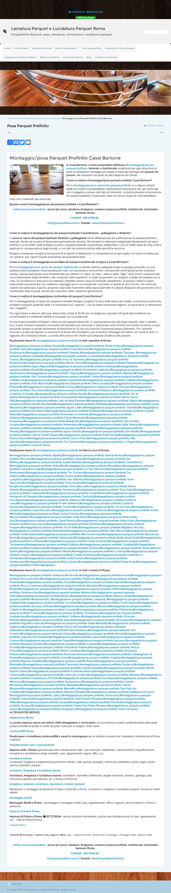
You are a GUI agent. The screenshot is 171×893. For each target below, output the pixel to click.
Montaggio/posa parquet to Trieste (74, 376)
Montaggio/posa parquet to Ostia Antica (106, 520)
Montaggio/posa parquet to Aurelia (35, 345)
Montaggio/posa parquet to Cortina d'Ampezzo (78, 390)
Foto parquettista (91, 48)
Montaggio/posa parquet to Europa (49, 387)
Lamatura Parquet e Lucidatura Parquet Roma (58, 28)
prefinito (82, 168)
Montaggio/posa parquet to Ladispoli (78, 599)
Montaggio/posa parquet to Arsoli (104, 575)
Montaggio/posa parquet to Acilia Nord (58, 517)
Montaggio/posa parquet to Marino (43, 595)
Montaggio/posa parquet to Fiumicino (73, 524)
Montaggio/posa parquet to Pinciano (103, 387)
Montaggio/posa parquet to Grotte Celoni (92, 345)
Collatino (110, 380)
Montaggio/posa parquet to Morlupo (113, 674)
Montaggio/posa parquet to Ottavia (45, 551)
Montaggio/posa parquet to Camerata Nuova (60, 671)
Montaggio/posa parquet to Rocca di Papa (52, 626)
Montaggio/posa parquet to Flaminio (52, 352)
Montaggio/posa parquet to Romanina (37, 530)
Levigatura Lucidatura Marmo (20, 57)
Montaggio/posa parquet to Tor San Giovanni (73, 469)
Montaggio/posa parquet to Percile (94, 702)
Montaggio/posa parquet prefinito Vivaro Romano (106, 709)
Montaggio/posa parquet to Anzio (43, 589)
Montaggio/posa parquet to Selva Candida (79, 383)
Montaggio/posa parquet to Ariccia (47, 620)
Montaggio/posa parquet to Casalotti (107, 544)
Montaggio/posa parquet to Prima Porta (107, 561)
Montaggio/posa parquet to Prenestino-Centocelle (53, 414)
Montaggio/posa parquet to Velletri (95, 589)
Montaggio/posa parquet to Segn (45, 640)
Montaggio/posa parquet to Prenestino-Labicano (74, 369)
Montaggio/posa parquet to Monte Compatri (49, 650)
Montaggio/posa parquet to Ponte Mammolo (53, 417)
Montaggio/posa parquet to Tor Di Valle (49, 527)
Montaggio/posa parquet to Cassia (57, 458)
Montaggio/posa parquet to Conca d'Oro (56, 438)
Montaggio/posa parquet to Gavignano (46, 709)
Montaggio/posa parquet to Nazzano (98, 640)
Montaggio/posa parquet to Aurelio (61, 393)
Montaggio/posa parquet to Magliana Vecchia (110, 527)
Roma (30, 731)
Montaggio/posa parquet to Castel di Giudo (75, 541)
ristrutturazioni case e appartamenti (32, 744)
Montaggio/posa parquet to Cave (42, 657)
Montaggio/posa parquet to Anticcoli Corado (54, 674)
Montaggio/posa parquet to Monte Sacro (52, 362)
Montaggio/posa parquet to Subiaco (106, 664)
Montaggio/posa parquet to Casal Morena (76, 493)
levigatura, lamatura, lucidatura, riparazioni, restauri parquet (47, 784)
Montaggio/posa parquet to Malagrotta (51, 421)
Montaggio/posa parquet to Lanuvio (75, 637)
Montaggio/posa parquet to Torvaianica (70, 613)
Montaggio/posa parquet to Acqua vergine (52, 476)
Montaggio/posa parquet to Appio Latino (53, 407)
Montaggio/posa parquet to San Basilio (110, 431)
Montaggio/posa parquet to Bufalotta (73, 410)
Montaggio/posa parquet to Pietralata (110, 362)
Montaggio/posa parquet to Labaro (51, 561)
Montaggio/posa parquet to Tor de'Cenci (101, 506)
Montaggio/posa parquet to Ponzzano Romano (54, 654)
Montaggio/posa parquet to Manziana (51, 685)
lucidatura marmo (21, 758)
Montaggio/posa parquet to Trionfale (110, 407)
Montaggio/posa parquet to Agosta (97, 582)
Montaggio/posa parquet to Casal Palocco (45, 520)
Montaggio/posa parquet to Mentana (81, 606)
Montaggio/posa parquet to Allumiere (71, 585)
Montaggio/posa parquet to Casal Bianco (112, 462)
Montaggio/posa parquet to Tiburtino (107, 352)
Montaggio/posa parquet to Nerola (98, 633)
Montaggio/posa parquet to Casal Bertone (58, 349)
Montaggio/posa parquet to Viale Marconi (96, 530)
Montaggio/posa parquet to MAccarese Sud (69, 534)
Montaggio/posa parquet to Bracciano (101, 620)
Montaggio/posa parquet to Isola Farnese (54, 558)
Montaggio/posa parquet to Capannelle (53, 380)
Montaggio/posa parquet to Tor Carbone (50, 441)
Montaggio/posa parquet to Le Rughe (108, 441)
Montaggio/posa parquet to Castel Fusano (48, 513)
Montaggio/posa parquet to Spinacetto (45, 537)
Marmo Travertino (49, 57)
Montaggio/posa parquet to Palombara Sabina (54, 647)
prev (9, 88)
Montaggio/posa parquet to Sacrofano (87, 678)
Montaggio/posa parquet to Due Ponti (72, 428)
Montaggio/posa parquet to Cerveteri (49, 602)
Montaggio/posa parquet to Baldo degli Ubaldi (107, 537)
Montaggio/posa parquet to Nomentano (49, 424)
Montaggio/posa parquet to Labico (35, 695)
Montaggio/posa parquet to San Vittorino (54, 479)
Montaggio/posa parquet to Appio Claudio (50, 431)
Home (7, 48)
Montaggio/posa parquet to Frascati (49, 609)
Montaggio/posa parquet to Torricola (66, 496)
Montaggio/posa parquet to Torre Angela (51, 482)
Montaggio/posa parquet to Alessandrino (48, 397)
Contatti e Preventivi (106, 57)
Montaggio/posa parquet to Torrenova (48, 489)
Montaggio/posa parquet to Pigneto (106, 373)
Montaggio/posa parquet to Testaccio (79, 510)
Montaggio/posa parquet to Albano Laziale (101, 595)
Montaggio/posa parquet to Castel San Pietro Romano (69, 705)
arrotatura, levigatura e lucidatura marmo (35, 770)
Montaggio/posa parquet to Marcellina (49, 688)
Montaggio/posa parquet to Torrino (46, 506)
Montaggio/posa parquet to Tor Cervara (54, 472)
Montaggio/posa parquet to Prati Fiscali (88, 435)
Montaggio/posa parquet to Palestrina (104, 609)
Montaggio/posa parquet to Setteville (37, 465)
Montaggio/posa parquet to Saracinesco (51, 681)
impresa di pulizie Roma (25, 811)
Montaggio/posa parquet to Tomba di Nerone (63, 554)
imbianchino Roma (21, 717)
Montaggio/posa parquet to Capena (94, 657)
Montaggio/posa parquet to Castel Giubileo (51, 462)
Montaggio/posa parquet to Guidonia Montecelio (44, 575)
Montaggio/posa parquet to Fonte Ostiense (47, 503)
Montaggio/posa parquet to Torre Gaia (104, 489)
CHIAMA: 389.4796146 (84, 217)
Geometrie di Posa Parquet (120, 48)
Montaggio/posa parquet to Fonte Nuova (107, 602)
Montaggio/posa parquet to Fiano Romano (56, 630)
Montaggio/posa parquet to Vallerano (53, 500)
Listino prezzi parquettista (29, 209)
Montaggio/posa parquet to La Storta (98, 551)
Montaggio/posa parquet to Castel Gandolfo (71, 668)
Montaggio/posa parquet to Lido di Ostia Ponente (50, 400)
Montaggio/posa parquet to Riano (69, 661)
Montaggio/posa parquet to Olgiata (35, 455)
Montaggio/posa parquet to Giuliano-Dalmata (84, 366)
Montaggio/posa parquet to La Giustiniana (75, 356)
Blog (88, 57)
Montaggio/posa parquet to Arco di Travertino (53, 359)
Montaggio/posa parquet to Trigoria (53, 373)
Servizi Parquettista (65, 48)
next (161, 88)
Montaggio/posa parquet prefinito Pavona (72, 548)
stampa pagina (155, 126)
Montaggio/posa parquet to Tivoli (46, 582)
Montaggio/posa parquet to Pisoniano (51, 664)
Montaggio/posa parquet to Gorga (42, 702)
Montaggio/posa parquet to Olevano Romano (53, 691)
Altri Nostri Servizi (73, 57)
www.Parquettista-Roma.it (108, 223)
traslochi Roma (17, 825)
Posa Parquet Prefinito (49, 118)
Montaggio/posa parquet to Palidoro (52, 544)
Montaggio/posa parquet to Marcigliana (93, 465)
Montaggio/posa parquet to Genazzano (90, 695)
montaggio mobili (21, 797)
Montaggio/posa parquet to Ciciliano (53, 616)
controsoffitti (18, 731)
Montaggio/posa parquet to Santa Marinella (76, 623)
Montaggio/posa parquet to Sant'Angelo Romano (67, 698)
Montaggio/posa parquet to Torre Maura (56, 486)
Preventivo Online (42, 48)
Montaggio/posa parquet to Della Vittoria (108, 424)
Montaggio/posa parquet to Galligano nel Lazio (120, 691)
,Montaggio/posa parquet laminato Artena (45, 633)
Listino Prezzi (21, 48)
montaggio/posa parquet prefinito (57, 340)
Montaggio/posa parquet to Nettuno (65, 592)
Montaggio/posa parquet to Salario (112, 400)
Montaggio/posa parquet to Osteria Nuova (92, 455)
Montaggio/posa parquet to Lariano (70, 643)
